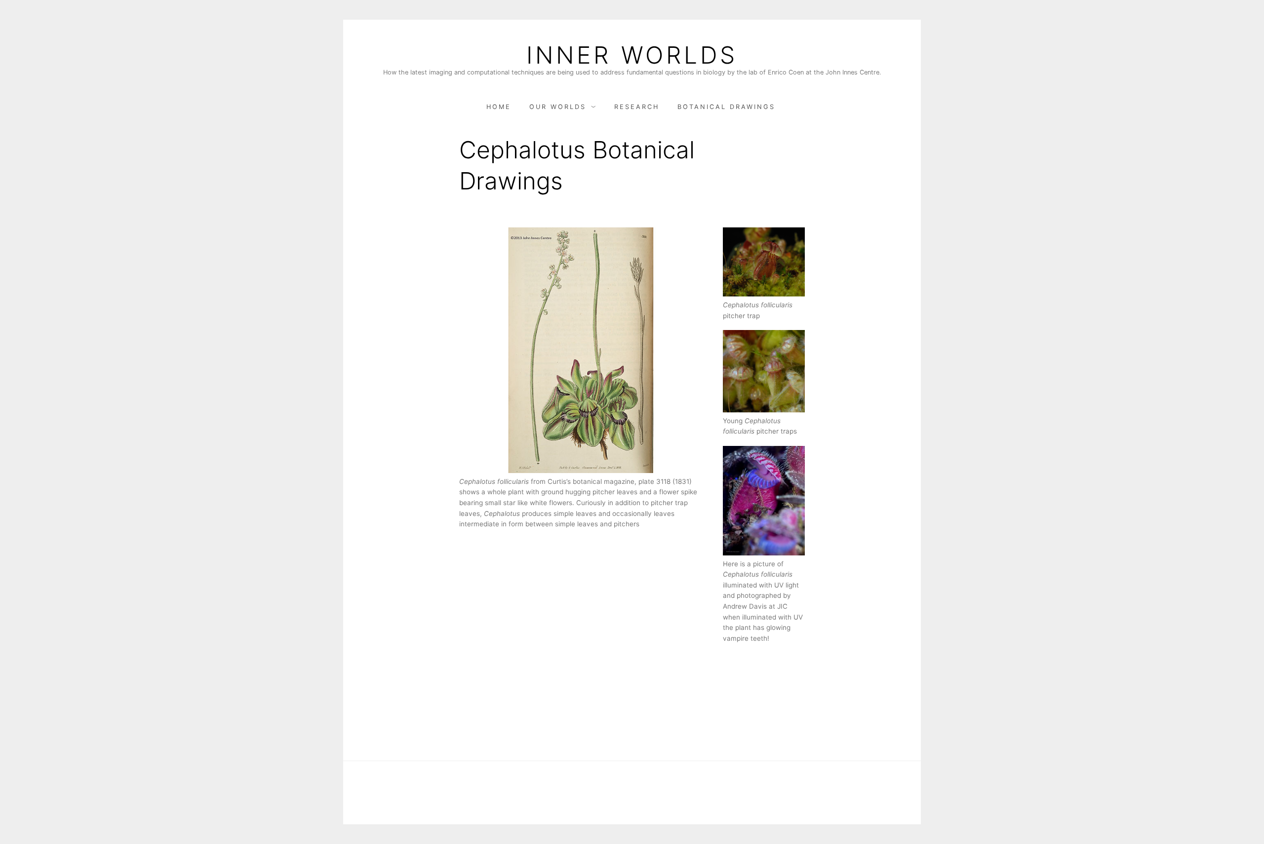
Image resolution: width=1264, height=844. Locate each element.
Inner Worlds (632, 55)
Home (498, 106)
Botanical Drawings (726, 106)
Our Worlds (557, 106)
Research (636, 106)
